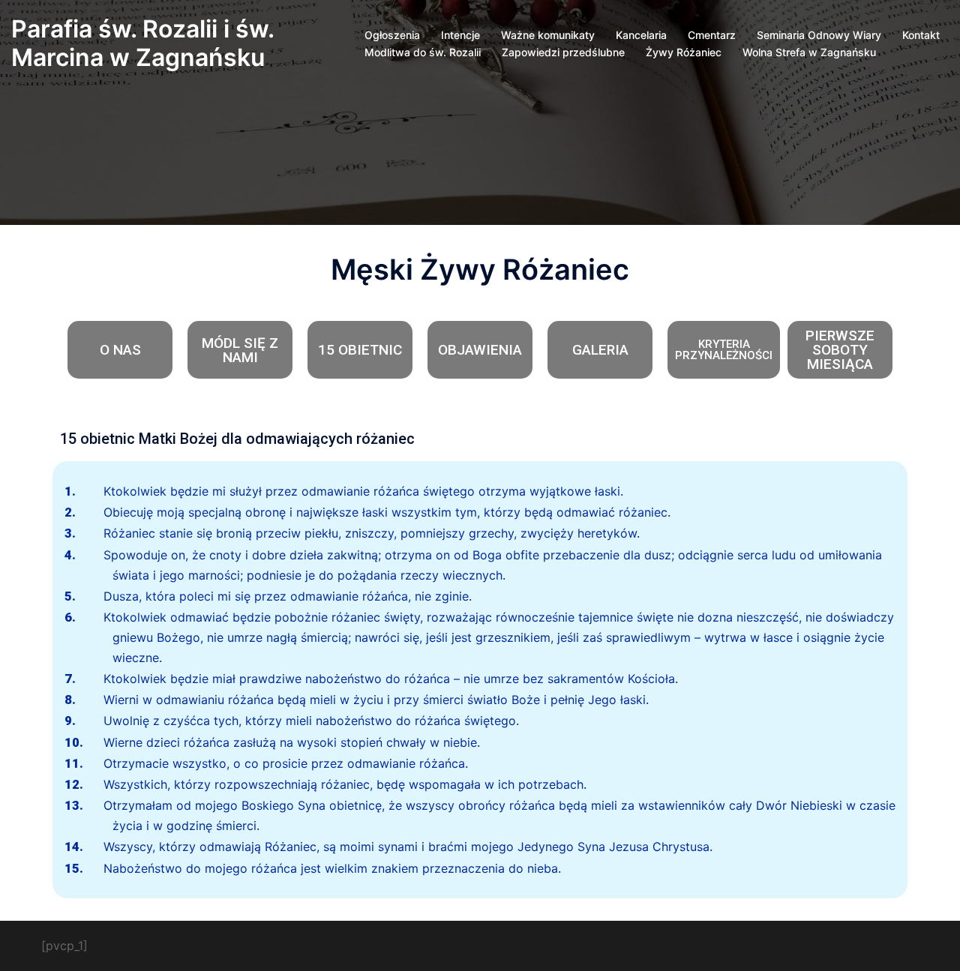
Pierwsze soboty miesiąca (840, 350)
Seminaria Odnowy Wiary (819, 34)
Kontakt (921, 34)
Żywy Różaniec (684, 52)
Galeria (600, 349)
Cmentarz (712, 34)
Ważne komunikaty (548, 34)
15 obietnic (360, 349)
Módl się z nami (240, 350)
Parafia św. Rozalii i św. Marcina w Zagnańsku (142, 43)
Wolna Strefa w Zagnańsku (809, 52)
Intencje (460, 34)
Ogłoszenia (392, 34)
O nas (120, 349)
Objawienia (480, 349)
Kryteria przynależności (723, 349)
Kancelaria (641, 34)
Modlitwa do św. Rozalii (422, 52)
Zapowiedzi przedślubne (563, 52)
